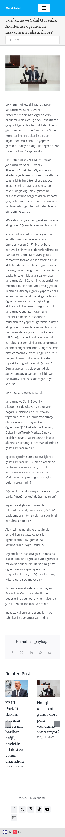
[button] (8, 724)
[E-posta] (50, 652)
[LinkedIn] (31, 652)
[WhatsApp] (40, 652)
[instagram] (30, 809)
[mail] (14, 817)
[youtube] (47, 809)
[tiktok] (39, 809)
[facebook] (14, 809)
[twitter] (22, 809)
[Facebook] (12, 652)
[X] (21, 652)
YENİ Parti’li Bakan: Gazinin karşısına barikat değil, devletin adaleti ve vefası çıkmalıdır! (15, 732)
